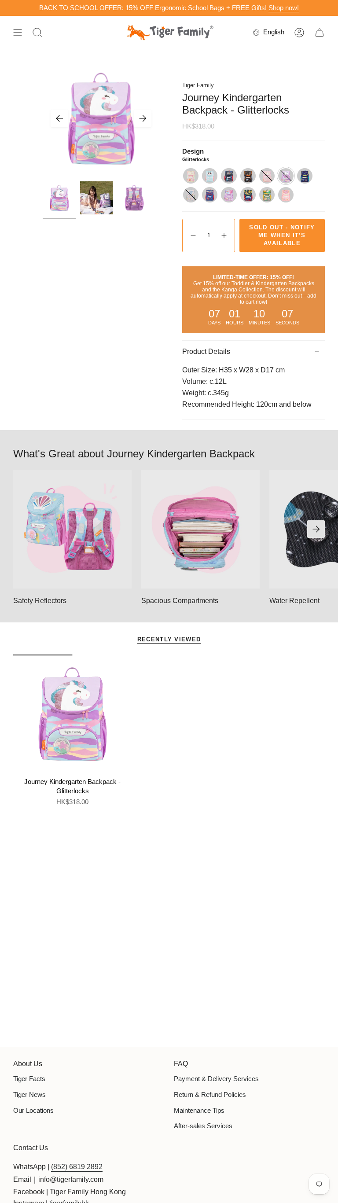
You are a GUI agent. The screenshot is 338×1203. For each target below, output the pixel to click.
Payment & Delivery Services (216, 1078)
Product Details (206, 351)
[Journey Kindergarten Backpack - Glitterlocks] (72, 714)
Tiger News (29, 1094)
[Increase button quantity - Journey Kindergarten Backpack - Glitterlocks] (224, 235)
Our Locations (33, 1110)
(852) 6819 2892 (77, 1166)
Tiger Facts (29, 1078)
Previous (59, 118)
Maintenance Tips (199, 1110)
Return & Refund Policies (210, 1094)
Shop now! (283, 7)
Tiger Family (198, 85)
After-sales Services (203, 1125)
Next (142, 118)
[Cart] (319, 32)
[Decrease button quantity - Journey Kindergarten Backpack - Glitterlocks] (192, 235)
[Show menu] (17, 32)
